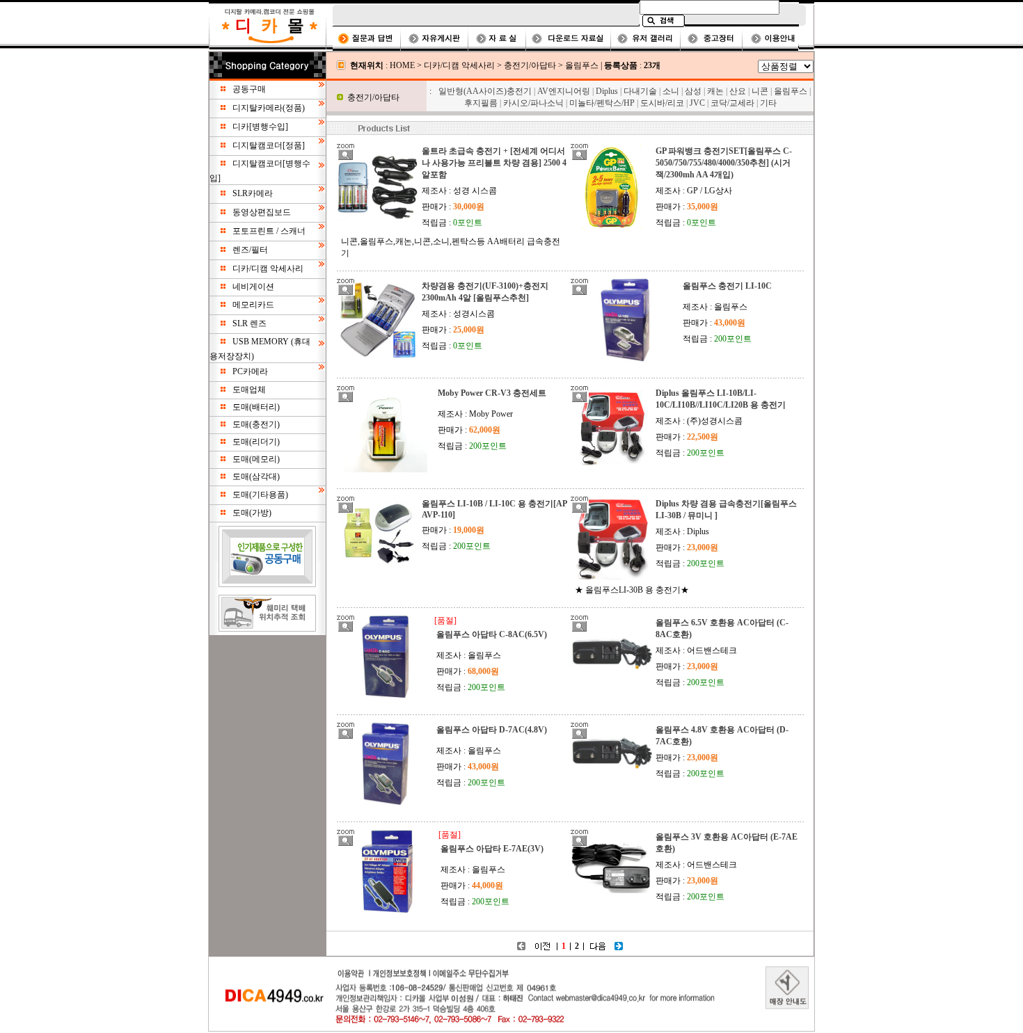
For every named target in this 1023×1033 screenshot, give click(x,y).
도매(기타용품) (260, 494)
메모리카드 (253, 305)
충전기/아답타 (530, 65)
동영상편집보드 (261, 212)
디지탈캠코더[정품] (268, 145)
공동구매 (249, 89)
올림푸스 (581, 65)
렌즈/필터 (250, 250)
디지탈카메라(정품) (268, 108)
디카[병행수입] (260, 126)
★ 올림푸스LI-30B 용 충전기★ (632, 590)
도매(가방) (251, 513)
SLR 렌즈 (249, 323)
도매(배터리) (256, 407)
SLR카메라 (252, 193)
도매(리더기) (256, 442)
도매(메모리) (256, 459)
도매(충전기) (256, 424)
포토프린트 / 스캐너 (269, 231)
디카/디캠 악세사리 (267, 268)
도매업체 (249, 389)
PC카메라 (250, 371)
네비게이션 (253, 286)
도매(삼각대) (256, 476)
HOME (402, 65)
